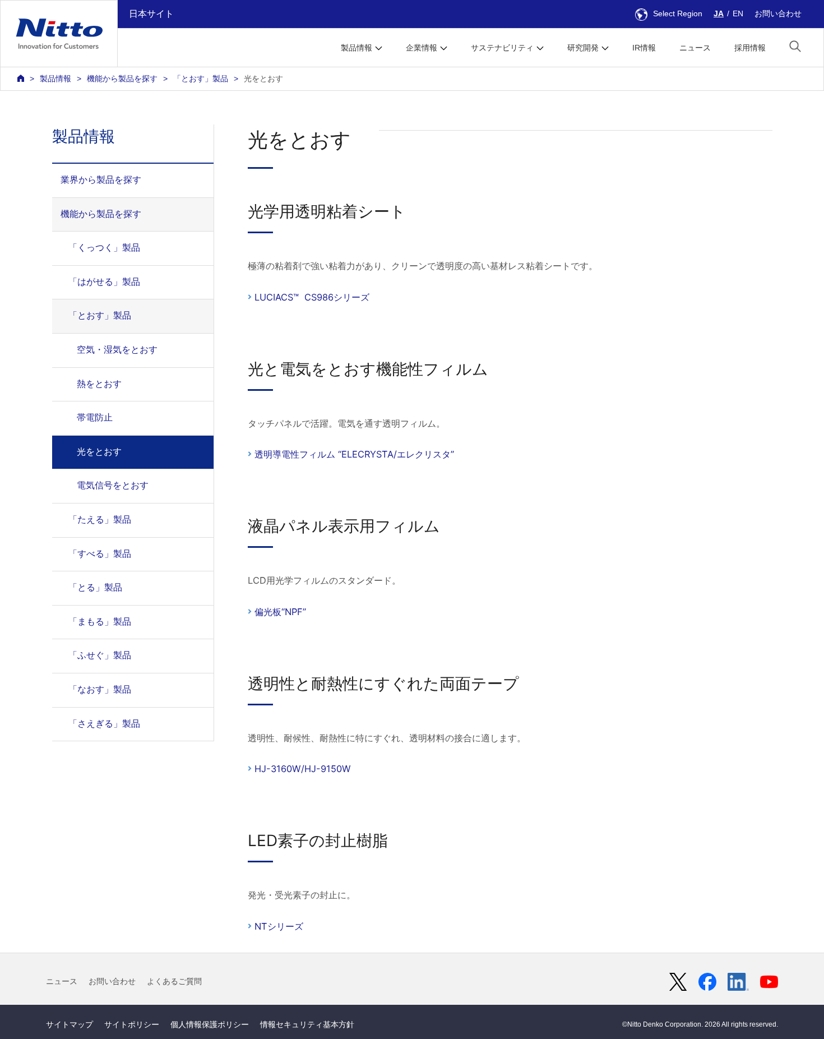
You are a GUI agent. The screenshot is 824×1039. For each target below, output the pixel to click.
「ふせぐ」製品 (99, 655)
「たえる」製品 (99, 519)
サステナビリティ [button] (502, 47)
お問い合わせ (778, 13)
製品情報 (55, 78)
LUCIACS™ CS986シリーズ (311, 297)
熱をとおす (99, 383)
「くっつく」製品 (104, 247)
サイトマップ (69, 1024)
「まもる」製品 (99, 621)
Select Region (677, 13)
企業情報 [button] (421, 47)
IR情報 (644, 47)
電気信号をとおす (113, 485)
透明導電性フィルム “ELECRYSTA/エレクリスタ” (354, 454)
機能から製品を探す (122, 78)
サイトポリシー (131, 1024)
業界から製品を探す (101, 179)
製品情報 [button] (356, 47)
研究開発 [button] (583, 47)
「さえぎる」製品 (104, 723)
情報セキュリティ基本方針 (307, 1024)
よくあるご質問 (174, 981)
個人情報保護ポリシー (209, 1024)
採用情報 (750, 47)
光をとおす (99, 451)
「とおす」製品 (200, 78)
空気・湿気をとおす (117, 349)
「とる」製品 (95, 587)
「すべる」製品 (99, 553)
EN (738, 13)
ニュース (695, 47)
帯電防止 (95, 417)
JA (719, 13)
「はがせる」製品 (104, 281)
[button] (795, 46)
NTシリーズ (278, 926)
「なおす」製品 (99, 689)
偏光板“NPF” (280, 611)
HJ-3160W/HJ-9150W (302, 768)
